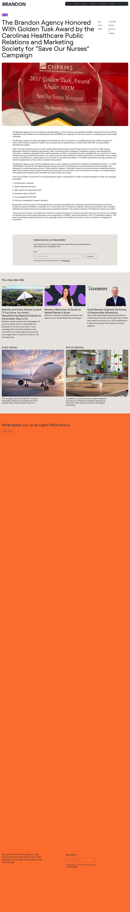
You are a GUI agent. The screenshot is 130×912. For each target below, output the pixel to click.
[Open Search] (119, 4)
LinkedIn (111, 33)
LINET (20, 142)
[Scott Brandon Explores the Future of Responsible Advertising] (107, 295)
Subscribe (90, 256)
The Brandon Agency (20, 132)
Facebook (112, 29)
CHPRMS (32, 207)
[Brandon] (14, 4)
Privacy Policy (66, 260)
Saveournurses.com (52, 166)
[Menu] (126, 4)
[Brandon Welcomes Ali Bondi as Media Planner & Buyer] (65, 295)
